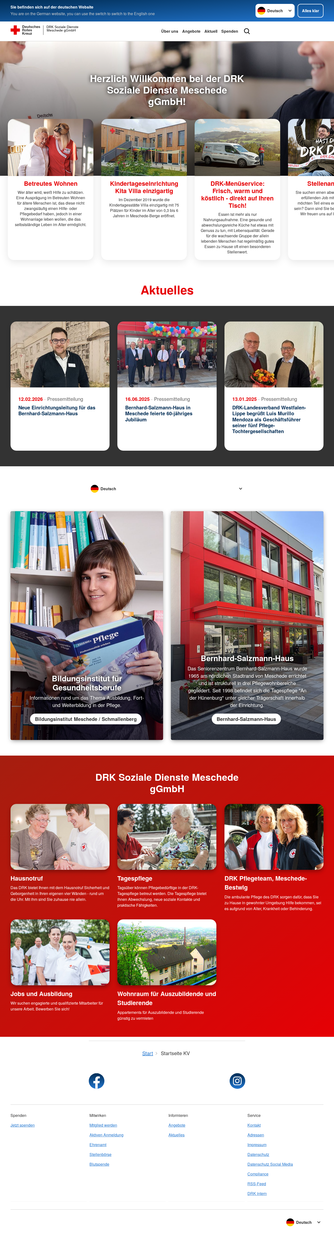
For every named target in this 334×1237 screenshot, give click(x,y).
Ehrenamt (97, 1144)
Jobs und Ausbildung (41, 993)
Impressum (257, 1144)
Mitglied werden (103, 1125)
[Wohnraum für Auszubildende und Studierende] (166, 952)
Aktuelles (176, 1135)
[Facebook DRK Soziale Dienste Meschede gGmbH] (96, 1081)
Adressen (255, 1135)
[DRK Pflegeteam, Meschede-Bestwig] (273, 837)
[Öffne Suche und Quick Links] (247, 31)
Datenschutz (258, 1154)
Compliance (257, 1174)
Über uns (169, 31)
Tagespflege (134, 878)
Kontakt (254, 1125)
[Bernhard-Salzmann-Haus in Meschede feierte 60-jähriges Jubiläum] (166, 354)
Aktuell (210, 31)
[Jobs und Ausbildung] (60, 952)
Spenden (229, 31)
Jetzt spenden (23, 1125)
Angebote (191, 31)
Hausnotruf (27, 878)
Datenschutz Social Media (270, 1164)
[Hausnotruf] (60, 837)
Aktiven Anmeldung (106, 1135)
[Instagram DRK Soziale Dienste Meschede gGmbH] (237, 1081)
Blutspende (99, 1164)
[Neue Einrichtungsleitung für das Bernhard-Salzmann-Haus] (60, 354)
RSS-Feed (256, 1183)
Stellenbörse (100, 1154)
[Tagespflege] (166, 837)
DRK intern (257, 1193)
